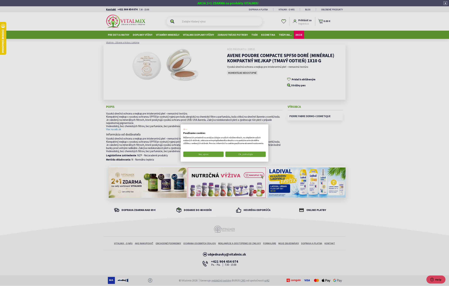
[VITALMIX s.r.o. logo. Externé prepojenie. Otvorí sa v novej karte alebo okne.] (185, 129)
